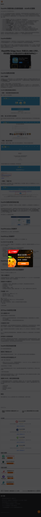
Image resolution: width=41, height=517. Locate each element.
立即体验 (23, 263)
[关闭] (31, 251)
